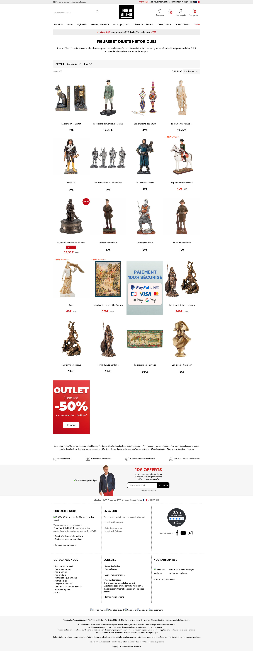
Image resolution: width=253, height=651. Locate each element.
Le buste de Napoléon (182, 365)
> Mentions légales (61, 589)
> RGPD (56, 593)
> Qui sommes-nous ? (63, 566)
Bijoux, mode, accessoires (89, 449)
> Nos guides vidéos (112, 580)
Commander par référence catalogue (71, 2)
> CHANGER (153, 500)
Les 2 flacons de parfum (145, 124)
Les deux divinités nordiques (182, 305)
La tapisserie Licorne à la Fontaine (108, 305)
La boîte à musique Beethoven (71, 242)
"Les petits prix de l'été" (82, 620)
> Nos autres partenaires (164, 579)
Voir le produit (71, 114)
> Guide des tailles (112, 566)
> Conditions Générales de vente (67, 587)
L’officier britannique (108, 242)
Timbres (190, 449)
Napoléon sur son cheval (182, 182)
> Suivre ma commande (114, 575)
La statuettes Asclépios (182, 124)
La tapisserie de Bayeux (145, 365)
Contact (190, 2)
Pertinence (189, 71)
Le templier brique (145, 242)
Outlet (120, 637)
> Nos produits (59, 575)
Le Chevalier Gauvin (145, 182)
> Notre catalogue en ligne (65, 578)
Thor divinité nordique (71, 365)
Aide (184, 2)
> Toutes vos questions (114, 597)
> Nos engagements (62, 569)
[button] (56, 97)
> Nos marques (60, 572)
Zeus (71, 305)
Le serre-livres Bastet (71, 124)
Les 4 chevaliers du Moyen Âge (108, 182)
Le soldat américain (182, 242)
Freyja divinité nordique (108, 365)
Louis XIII (71, 182)
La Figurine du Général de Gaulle (108, 124)
